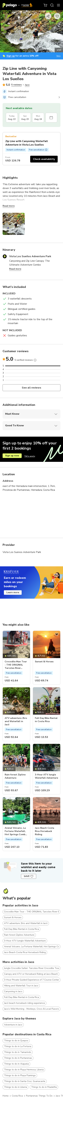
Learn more (12, 592)
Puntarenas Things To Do (39, 1095)
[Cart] (45, 5)
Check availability (44, 159)
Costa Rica (17, 1095)
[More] (35, 360)
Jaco (27, 84)
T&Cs (58, 56)
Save (27, 876)
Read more (9, 205)
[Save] (26, 634)
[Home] (18, 5)
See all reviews (31, 387)
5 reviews (16, 84)
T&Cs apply (29, 456)
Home (6, 1095)
